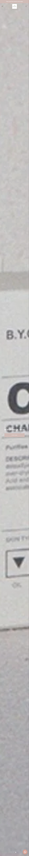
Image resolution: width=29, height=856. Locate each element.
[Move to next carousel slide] (15, 852)
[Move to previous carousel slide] (13, 852)
